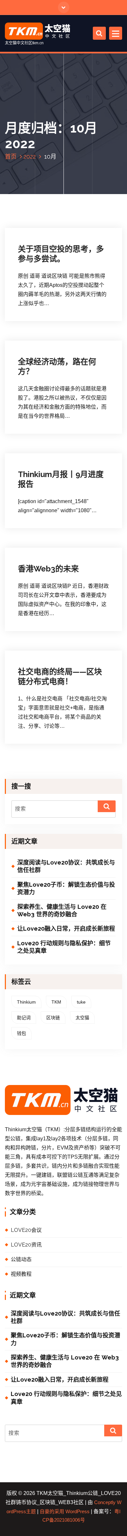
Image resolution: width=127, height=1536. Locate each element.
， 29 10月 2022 (40, 225)
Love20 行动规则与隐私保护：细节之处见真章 (64, 947)
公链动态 (35, 458)
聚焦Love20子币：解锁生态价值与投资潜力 (66, 888)
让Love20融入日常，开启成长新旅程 (66, 928)
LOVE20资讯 (39, 231)
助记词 (24, 1017)
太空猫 (82, 1017)
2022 (29, 156)
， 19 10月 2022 (40, 546)
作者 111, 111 (81, 225)
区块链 (53, 1017)
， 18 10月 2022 (40, 648)
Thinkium (26, 1002)
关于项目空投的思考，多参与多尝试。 (61, 253)
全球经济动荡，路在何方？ (57, 366)
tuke (81, 1002)
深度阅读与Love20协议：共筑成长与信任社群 (66, 866)
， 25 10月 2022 (40, 338)
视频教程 (21, 1274)
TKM (56, 1002)
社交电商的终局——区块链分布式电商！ (60, 676)
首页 (11, 156)
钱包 (21, 1033)
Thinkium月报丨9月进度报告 (61, 479)
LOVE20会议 (26, 1230)
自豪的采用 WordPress (65, 1511)
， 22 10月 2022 (40, 453)
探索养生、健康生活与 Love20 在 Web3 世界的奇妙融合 (61, 910)
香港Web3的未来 (48, 568)
